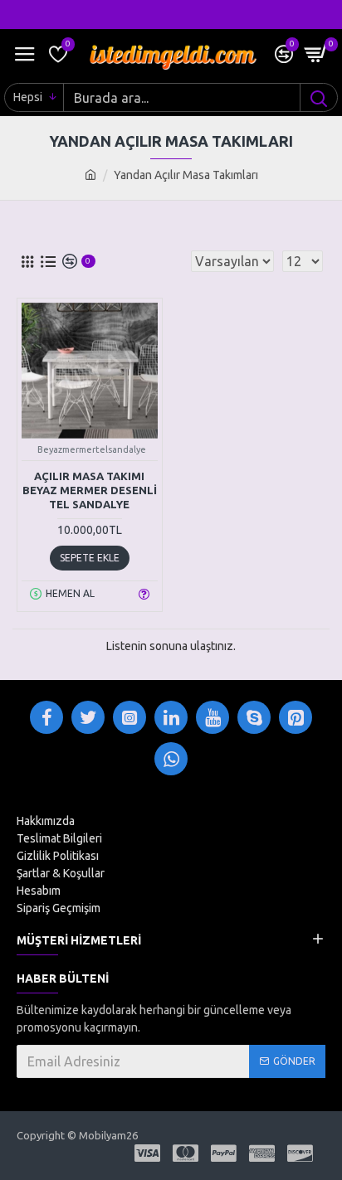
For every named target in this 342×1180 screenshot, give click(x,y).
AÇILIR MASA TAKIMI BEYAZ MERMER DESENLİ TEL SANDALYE (89, 490)
